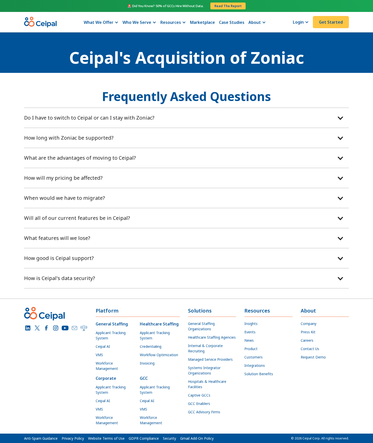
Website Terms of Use (106, 438)
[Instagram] (55, 328)
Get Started (331, 22)
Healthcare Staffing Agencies (212, 337)
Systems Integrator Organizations (204, 370)
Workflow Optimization (159, 354)
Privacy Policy (73, 438)
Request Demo (313, 357)
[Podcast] (84, 328)
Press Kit (308, 332)
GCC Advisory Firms (204, 411)
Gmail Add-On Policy (197, 438)
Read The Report (228, 6)
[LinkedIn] (27, 328)
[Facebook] (46, 328)
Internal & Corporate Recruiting (205, 348)
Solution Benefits (258, 373)
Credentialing (150, 346)
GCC (144, 378)
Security (169, 438)
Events (250, 332)
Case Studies (231, 22)
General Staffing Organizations (201, 326)
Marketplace (202, 22)
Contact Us (310, 348)
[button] (101, 22)
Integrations (254, 365)
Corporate (106, 378)
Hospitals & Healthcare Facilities (207, 384)
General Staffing (112, 324)
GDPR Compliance (144, 438)
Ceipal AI (103, 346)
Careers (307, 340)
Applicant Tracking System (111, 335)
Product (251, 348)
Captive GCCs (199, 395)
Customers (253, 357)
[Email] (74, 328)
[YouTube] (65, 328)
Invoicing (147, 363)
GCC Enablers (199, 403)
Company (308, 323)
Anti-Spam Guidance (41, 438)
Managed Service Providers (210, 359)
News (249, 340)
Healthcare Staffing (159, 324)
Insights (251, 323)
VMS (99, 354)
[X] (37, 328)
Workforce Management (107, 366)
